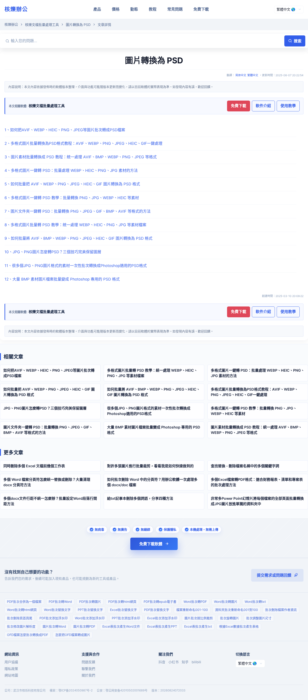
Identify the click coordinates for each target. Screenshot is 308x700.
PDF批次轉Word (60, 601)
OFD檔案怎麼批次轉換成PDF (27, 635)
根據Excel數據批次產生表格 (239, 626)
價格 (116, 9)
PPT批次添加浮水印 (126, 618)
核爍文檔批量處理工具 (42, 25)
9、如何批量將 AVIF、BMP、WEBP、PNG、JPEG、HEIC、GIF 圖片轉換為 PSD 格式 (78, 238)
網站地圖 (11, 675)
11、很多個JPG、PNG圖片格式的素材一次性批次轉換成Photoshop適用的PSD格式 (76, 265)
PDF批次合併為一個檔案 (24, 601)
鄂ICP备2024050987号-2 (75, 690)
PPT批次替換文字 (90, 610)
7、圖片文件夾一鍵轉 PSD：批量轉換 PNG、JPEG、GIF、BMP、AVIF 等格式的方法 (78, 211)
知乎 (185, 662)
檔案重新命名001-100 (192, 610)
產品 (97, 9)
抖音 (162, 662)
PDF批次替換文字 (156, 610)
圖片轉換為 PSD (78, 25)
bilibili (196, 662)
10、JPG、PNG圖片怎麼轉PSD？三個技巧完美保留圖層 (53, 252)
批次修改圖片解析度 (21, 626)
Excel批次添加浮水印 (162, 618)
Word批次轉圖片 (225, 601)
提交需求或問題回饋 (274, 575)
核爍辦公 (16, 9)
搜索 (297, 41)
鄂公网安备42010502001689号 (126, 690)
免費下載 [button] (238, 106)
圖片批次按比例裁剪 (198, 618)
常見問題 (175, 9)
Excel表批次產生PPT (162, 626)
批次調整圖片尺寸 (258, 618)
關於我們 (88, 675)
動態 (134, 9)
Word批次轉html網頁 (22, 610)
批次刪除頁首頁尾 (19, 618)
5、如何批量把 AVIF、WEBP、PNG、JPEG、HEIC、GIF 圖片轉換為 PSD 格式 (72, 184)
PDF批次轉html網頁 (122, 601)
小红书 (173, 662)
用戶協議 (11, 662)
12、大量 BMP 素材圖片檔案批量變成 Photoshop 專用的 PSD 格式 (62, 279)
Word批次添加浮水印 (90, 618)
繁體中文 (252, 75)
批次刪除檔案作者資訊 (281, 610)
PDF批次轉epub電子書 (160, 601)
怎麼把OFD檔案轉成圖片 (72, 635)
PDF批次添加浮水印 (53, 618)
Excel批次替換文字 (123, 610)
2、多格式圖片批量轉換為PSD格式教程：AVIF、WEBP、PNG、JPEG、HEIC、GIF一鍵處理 (83, 143)
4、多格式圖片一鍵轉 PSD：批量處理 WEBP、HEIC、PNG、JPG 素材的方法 (71, 170)
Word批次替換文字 (57, 610)
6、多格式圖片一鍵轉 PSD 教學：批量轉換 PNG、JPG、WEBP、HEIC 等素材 (72, 198)
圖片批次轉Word (54, 626)
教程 (152, 9)
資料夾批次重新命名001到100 (236, 610)
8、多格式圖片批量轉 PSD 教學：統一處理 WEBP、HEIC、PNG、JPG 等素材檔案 (75, 225)
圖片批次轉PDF (84, 626)
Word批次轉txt (255, 601)
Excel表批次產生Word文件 (121, 626)
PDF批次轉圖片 (90, 601)
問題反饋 (88, 662)
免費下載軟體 (150, 544)
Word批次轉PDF (195, 601)
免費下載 (201, 9)
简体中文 (240, 75)
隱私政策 (11, 669)
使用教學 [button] (288, 106)
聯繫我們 (88, 669)
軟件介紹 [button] (263, 106)
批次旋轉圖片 (229, 618)
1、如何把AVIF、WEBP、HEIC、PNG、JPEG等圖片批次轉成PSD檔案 (65, 130)
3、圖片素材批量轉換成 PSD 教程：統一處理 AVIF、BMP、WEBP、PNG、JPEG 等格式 (81, 157)
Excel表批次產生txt (198, 626)
